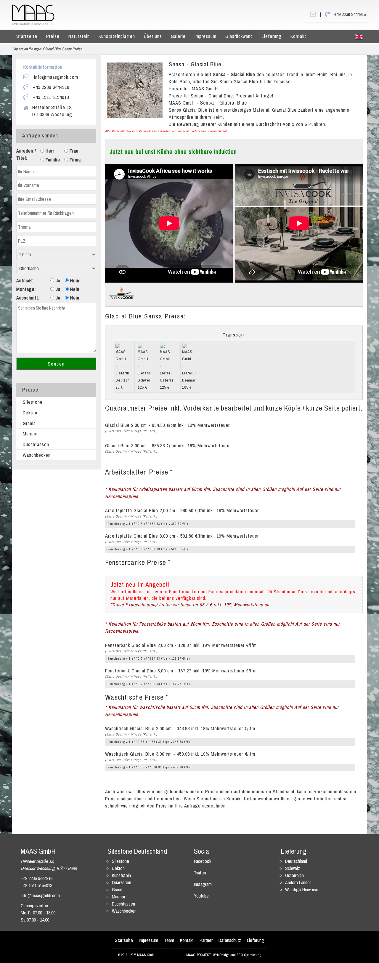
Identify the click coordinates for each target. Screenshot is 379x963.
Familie (52, 159)
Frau (73, 151)
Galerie (178, 36)
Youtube (201, 896)
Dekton (30, 412)
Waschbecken (37, 455)
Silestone (33, 402)
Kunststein (121, 875)
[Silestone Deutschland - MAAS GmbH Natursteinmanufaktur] (33, 14)
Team (169, 940)
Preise (53, 36)
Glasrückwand (239, 36)
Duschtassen (36, 444)
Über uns (153, 36)
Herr (49, 151)
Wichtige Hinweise (301, 889)
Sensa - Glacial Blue (195, 64)
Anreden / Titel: (26, 154)
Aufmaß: (24, 280)
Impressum (205, 36)
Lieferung (272, 36)
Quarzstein (121, 882)
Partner (206, 940)
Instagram (203, 884)
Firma (74, 159)
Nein (74, 280)
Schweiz (292, 868)
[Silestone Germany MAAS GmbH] (359, 36)
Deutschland (296, 861)
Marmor (30, 433)
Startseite (26, 36)
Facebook (202, 861)
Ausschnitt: (27, 297)
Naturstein (79, 36)
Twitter (200, 872)
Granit (29, 423)
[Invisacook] (121, 292)
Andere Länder (298, 882)
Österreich (294, 875)
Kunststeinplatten (117, 36)
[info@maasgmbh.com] (313, 14)
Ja (57, 280)
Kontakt (298, 36)
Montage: (26, 289)
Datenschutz (230, 940)
